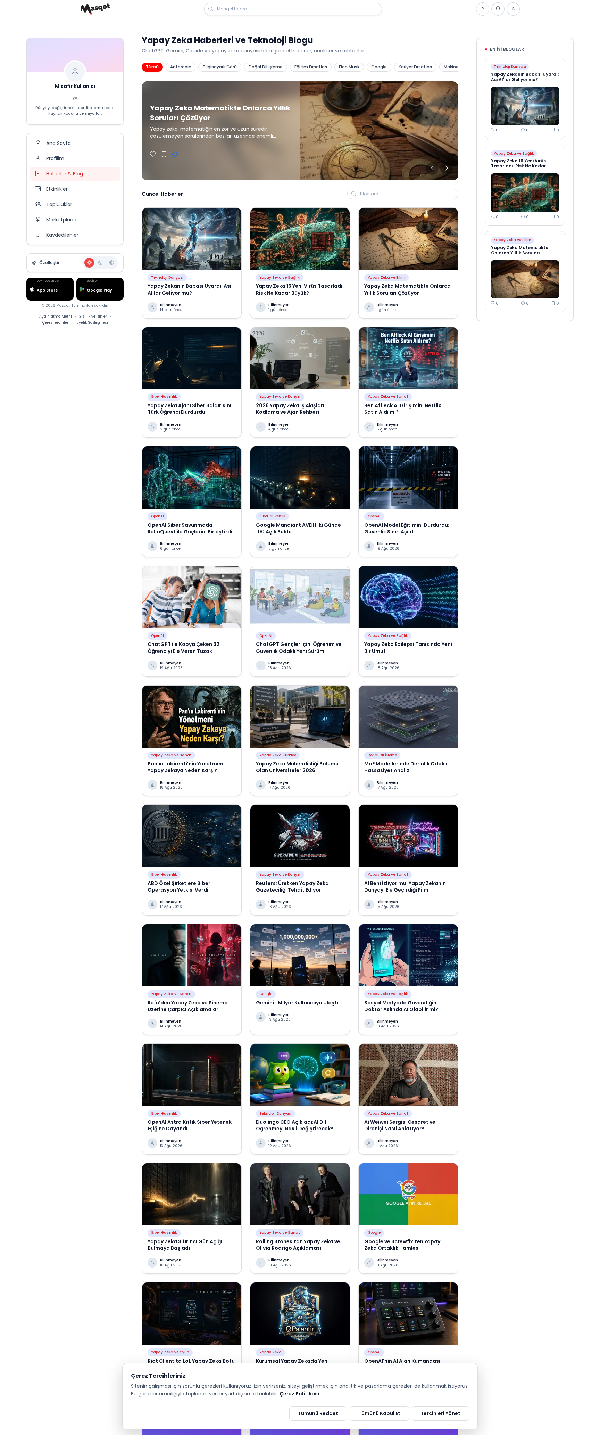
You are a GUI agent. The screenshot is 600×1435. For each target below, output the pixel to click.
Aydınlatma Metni (55, 316)
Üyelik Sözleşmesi (92, 322)
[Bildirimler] (498, 9)
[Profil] (513, 9)
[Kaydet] (164, 154)
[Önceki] (432, 168)
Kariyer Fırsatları (415, 67)
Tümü (152, 67)
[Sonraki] (446, 168)
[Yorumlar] (175, 154)
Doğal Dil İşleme (266, 67)
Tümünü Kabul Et (379, 1413)
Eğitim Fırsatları (310, 67)
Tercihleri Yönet (440, 1413)
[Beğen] (153, 154)
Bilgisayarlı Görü (220, 67)
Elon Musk (349, 67)
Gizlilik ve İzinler (93, 316)
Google (379, 67)
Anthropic (180, 67)
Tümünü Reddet (318, 1413)
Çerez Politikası (299, 1393)
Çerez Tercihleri (55, 322)
